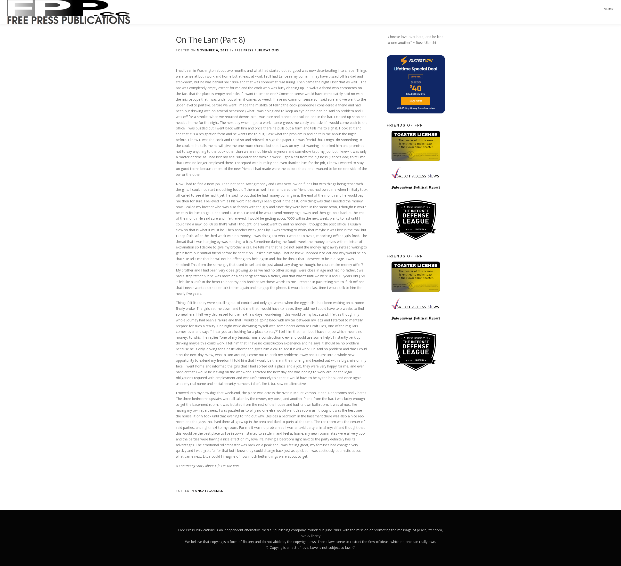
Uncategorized (209, 491)
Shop (609, 9)
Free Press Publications (257, 50)
